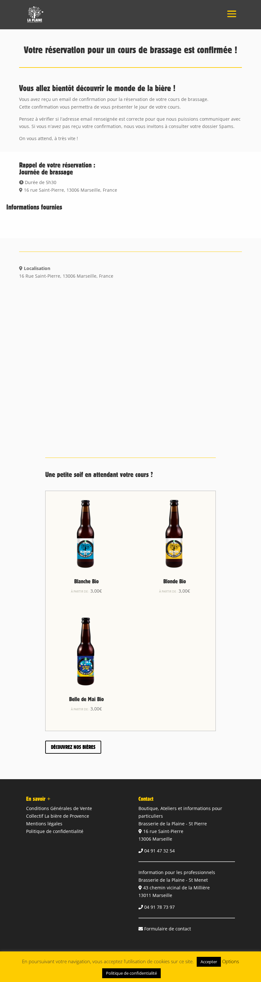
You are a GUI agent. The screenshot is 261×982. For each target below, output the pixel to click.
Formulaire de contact (167, 929)
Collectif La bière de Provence (57, 816)
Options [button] (230, 961)
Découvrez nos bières (73, 747)
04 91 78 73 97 (159, 907)
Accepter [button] (209, 961)
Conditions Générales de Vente (59, 808)
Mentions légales (44, 824)
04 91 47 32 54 (159, 851)
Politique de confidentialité (54, 831)
